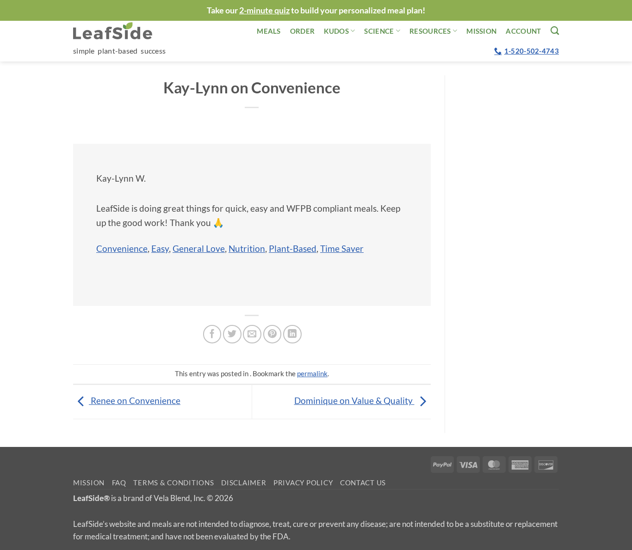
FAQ (119, 483)
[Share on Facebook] (212, 334)
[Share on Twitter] (232, 334)
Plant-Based (292, 248)
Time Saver (342, 248)
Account (523, 31)
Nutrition (247, 248)
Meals (269, 31)
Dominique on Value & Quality (354, 400)
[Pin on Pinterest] (272, 334)
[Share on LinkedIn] (292, 334)
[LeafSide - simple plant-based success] (119, 31)
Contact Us (363, 483)
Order (302, 31)
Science (379, 31)
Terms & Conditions (173, 483)
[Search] (555, 30)
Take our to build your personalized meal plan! (316, 10)
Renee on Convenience (134, 400)
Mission (481, 31)
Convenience (122, 248)
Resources (430, 31)
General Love (199, 248)
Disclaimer (243, 483)
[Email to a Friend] (252, 334)
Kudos (336, 31)
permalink (312, 373)
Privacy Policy (303, 483)
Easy (160, 248)
